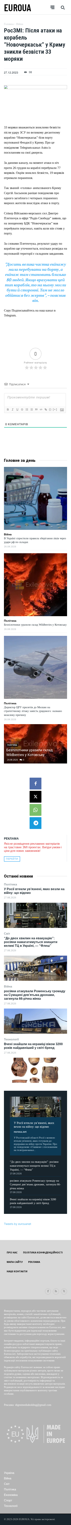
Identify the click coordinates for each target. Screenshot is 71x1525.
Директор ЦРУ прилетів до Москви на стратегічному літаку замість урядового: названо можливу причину (33, 711)
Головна (9, 24)
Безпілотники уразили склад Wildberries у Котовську (35, 624)
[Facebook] (35, 783)
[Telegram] (35, 823)
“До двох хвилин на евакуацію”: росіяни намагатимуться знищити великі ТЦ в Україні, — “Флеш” (30, 942)
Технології (11, 1039)
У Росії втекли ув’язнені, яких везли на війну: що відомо (34, 1124)
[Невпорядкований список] (31, 409)
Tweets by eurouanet (17, 1223)
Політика (10, 884)
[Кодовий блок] (40, 409)
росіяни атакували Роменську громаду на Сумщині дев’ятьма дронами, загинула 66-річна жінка (34, 994)
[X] (35, 797)
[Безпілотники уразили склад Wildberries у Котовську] (35, 584)
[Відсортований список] (26, 409)
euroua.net (20, 1131)
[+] (55, 409)
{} (50, 409)
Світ (7, 933)
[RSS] (56, 1291)
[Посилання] (45, 409)
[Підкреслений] (17, 409)
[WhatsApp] (35, 810)
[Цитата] (36, 409)
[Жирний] (7, 409)
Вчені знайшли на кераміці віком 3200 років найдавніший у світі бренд (33, 1045)
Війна (8, 986)
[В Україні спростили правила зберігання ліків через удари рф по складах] (35, 498)
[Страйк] (22, 409)
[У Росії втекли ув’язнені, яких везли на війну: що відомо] (35, 915)
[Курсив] (12, 409)
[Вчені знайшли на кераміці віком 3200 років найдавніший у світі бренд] (35, 1070)
